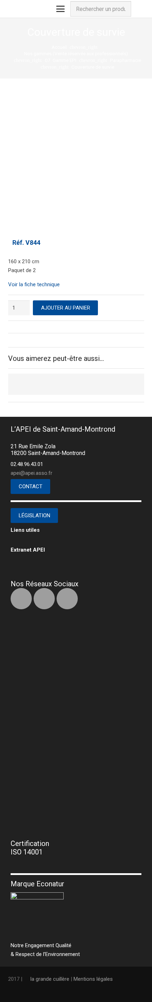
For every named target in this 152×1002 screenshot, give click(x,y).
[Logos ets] (31, 8)
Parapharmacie (125, 60)
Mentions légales (93, 979)
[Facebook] (21, 598)
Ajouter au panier (65, 308)
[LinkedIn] (44, 598)
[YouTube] (67, 598)
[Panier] (139, 9)
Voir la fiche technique (34, 284)
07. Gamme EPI (60, 60)
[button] (60, 9)
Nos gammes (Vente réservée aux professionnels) (76, 53)
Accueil (59, 47)
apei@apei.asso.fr (31, 473)
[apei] (12, 8)
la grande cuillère (50, 979)
